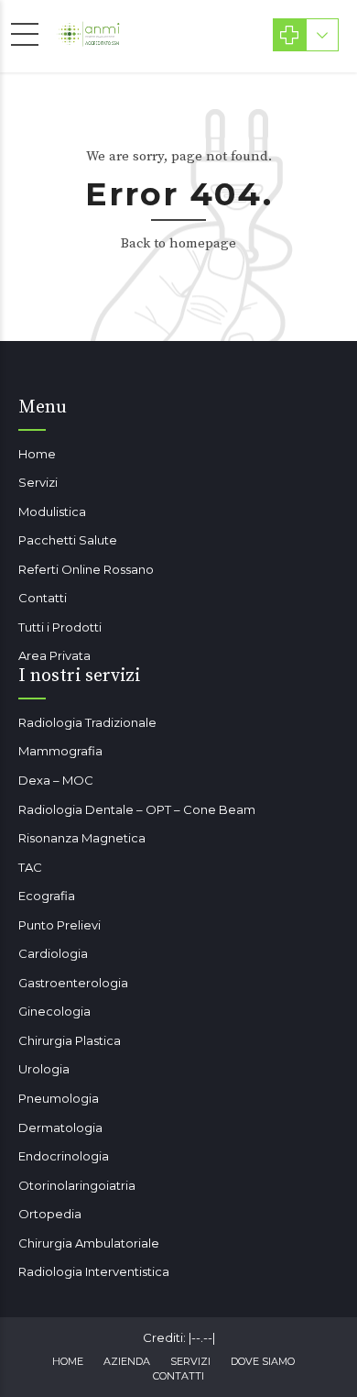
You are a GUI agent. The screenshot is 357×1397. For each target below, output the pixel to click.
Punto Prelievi (59, 925)
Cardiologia (53, 953)
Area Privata (54, 655)
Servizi (38, 482)
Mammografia (60, 750)
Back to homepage (178, 243)
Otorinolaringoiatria (76, 1185)
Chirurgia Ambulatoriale (88, 1243)
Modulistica (52, 511)
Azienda (126, 1361)
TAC (30, 867)
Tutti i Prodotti (60, 627)
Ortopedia (49, 1213)
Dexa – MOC (55, 780)
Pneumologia (58, 1098)
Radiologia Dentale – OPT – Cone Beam (136, 809)
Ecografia (46, 895)
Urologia (44, 1069)
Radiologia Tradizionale (87, 722)
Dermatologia (60, 1127)
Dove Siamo (263, 1361)
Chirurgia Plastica (69, 1040)
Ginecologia (54, 1011)
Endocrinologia (63, 1156)
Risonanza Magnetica (82, 837)
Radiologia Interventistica (93, 1271)
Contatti (42, 597)
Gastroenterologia (73, 982)
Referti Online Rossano (86, 569)
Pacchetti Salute (67, 540)
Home (37, 453)
